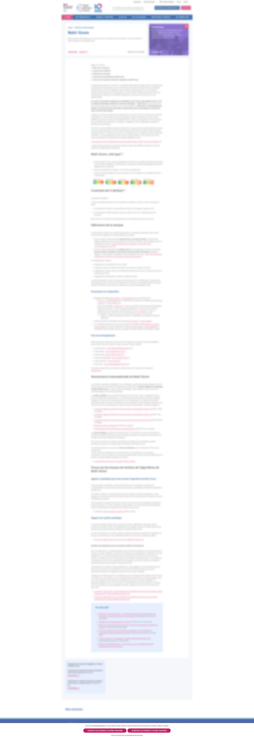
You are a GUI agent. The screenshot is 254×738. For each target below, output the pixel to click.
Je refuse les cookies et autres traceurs (149, 730)
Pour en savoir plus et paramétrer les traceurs (127, 735)
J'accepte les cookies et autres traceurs (105, 730)
